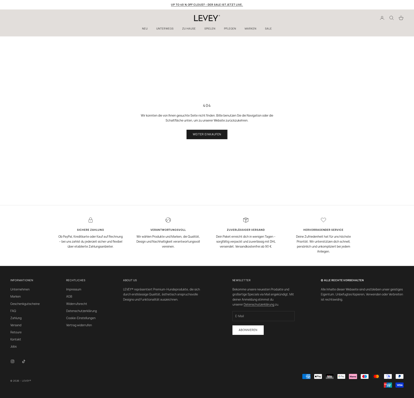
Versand (15, 325)
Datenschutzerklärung (81, 311)
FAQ (13, 311)
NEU (145, 28)
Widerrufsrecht (76, 304)
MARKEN (250, 28)
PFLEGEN (230, 28)
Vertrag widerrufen (79, 325)
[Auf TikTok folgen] (24, 361)
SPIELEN (210, 28)
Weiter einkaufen (207, 134)
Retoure (16, 332)
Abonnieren (248, 330)
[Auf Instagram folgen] (12, 361)
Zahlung (16, 318)
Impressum (73, 289)
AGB (69, 296)
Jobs (13, 346)
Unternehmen (20, 289)
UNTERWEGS (165, 28)
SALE (268, 28)
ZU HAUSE (189, 28)
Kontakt (15, 339)
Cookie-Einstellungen (81, 318)
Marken (15, 296)
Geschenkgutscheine (25, 304)
